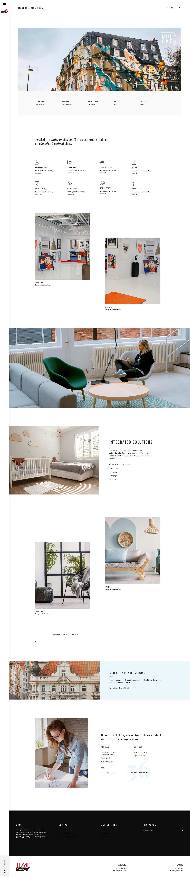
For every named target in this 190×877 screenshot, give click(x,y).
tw (108, 773)
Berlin (142, 105)
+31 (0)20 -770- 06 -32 (140, 752)
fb (102, 773)
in (114, 773)
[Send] (183, 830)
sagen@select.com (139, 756)
